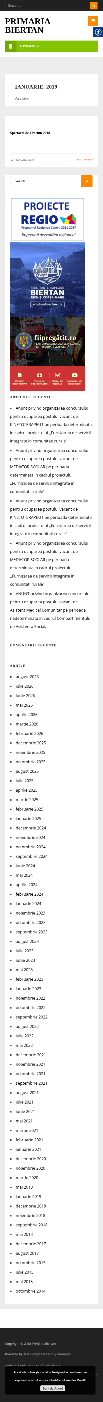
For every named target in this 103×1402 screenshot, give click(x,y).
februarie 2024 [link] (29, 894)
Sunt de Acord (53, 1388)
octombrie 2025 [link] (31, 762)
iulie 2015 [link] (25, 1272)
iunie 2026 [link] (25, 695)
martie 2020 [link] (27, 1177)
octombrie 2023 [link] (31, 922)
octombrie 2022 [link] (31, 1007)
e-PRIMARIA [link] (29, 46)
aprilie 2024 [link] (27, 884)
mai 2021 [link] (24, 1121)
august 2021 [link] (27, 1092)
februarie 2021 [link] (29, 1140)
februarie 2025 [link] (29, 809)
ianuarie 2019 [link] (28, 1196)
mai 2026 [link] (24, 705)
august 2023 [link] (27, 941)
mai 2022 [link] (24, 1045)
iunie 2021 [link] (25, 1111)
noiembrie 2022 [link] (30, 998)
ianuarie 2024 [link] (28, 903)
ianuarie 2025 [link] (28, 818)
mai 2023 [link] (24, 969)
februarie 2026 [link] (29, 733)
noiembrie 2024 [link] (30, 837)
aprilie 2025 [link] (27, 790)
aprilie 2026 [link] (27, 714)
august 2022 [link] (27, 1026)
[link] (93, 21)
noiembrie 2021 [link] (30, 1064)
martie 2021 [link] (27, 1130)
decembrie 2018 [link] (31, 1206)
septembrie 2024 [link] (32, 856)
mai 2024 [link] (24, 875)
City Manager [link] (60, 1354)
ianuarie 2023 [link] (28, 988)
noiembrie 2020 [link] (30, 1168)
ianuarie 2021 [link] (28, 1149)
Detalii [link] (81, 1380)
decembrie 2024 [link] (31, 828)
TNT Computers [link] (35, 1354)
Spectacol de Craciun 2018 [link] (30, 133)
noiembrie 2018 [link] (30, 1215)
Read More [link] (84, 159)
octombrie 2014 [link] (31, 1291)
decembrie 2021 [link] (31, 1055)
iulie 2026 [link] (25, 686)
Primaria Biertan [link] (27, 25)
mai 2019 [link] (24, 1187)
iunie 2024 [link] (25, 866)
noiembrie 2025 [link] (30, 752)
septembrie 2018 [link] (32, 1225)
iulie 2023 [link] (25, 951)
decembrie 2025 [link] (31, 743)
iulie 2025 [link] (25, 780)
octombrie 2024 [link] (31, 847)
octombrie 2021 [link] (31, 1073)
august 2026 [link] (27, 676)
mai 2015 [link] (24, 1281)
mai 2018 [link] (24, 1234)
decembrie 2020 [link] (31, 1158)
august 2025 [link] (27, 771)
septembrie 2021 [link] (32, 1083)
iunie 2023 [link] (25, 960)
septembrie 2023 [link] (32, 932)
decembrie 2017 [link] (31, 1244)
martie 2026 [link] (27, 724)
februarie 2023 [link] (29, 979)
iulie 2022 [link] (25, 1036)
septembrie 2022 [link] (32, 1017)
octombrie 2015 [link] (31, 1262)
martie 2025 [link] (27, 799)
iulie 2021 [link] (25, 1102)
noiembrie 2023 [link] (30, 913)
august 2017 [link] (27, 1253)
